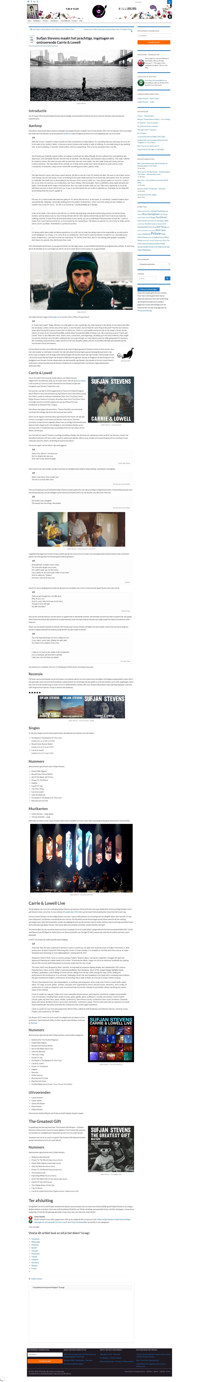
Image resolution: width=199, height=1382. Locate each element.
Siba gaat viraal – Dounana (147, 130)
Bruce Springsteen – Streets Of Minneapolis (116, 1361)
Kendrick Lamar (150, 224)
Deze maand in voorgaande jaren (135, 1371)
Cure (147, 217)
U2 (156, 247)
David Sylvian (142, 221)
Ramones (150, 237)
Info (81, 21)
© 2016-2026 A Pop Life (37, 1371)
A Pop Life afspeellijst (78, 1222)
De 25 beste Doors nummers (148, 126)
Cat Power (164, 214)
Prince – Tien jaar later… (146, 116)
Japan (166, 221)
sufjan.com (56, 317)
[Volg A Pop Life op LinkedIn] (34, 1)
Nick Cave (161, 230)
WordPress (67, 1374)
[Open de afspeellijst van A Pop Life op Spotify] (28, 1)
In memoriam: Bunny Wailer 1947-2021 (151, 137)
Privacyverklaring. (145, 310)
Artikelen (36, 21)
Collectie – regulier (152, 1371)
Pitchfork (67, 133)
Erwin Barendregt (46, 1374)
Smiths (163, 244)
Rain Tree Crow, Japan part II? (148, 146)
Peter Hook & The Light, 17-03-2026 (151, 149)
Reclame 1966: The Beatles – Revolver (151, 189)
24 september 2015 (70, 912)
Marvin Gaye (152, 227)
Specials (140, 247)
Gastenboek (65, 21)
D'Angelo (153, 217)
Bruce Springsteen (150, 214)
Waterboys (146, 250)
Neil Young (161, 227)
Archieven (54, 21)
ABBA (139, 211)
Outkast (140, 234)
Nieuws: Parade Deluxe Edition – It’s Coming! (154, 119)
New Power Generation (148, 230)
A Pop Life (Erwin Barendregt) (41, 46)
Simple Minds (159, 240)
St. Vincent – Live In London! (148, 123)
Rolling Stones (159, 237)
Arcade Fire (155, 211)
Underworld (161, 247)
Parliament (147, 234)
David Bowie (161, 217)
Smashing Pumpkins (153, 244)
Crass (143, 217)
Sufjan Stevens (36, 1279)
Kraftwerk (159, 224)
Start (29, 21)
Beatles (162, 211)
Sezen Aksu (146, 240)
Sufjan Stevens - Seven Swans (148, 98)
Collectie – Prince (164, 1371)
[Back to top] (194, 1377)
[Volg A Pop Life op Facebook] (31, 1)
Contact (75, 21)
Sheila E (152, 240)
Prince (45, 21)
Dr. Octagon (142, 133)
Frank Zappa (159, 221)
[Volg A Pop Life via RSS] (37, 1)
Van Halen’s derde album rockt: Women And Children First (53, 29)
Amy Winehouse (146, 211)
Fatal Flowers (151, 221)
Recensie (54, 46)
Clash (139, 217)
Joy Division (141, 224)
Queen (145, 237)
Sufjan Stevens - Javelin (146, 102)
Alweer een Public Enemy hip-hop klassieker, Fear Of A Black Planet (108, 29)
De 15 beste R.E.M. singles (147, 195)
